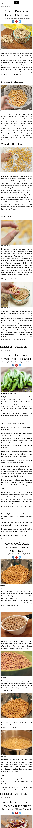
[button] (13, 21)
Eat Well (9, 6)
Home (2, 6)
